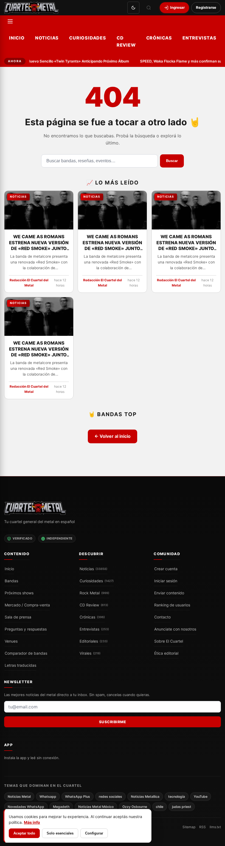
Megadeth (61, 807)
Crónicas (159, 38)
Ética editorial (166, 653)
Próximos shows (19, 593)
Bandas (11, 581)
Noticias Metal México (96, 807)
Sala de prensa (18, 617)
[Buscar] (149, 8)
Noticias (47, 38)
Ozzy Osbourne (134, 807)
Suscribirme (112, 722)
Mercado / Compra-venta (27, 605)
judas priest (181, 807)
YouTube (200, 796)
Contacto (162, 617)
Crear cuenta (166, 569)
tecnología (176, 796)
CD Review (126, 41)
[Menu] (10, 21)
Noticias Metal (19, 796)
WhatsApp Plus (77, 796)
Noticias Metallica (145, 796)
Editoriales (94, 641)
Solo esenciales (60, 833)
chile (159, 807)
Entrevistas (199, 38)
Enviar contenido (169, 593)
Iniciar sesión (165, 581)
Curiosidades (87, 38)
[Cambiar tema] (133, 8)
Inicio (17, 38)
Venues (11, 641)
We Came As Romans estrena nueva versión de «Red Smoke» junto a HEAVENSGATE (39, 243)
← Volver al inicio (112, 436)
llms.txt (215, 827)
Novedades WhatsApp (26, 807)
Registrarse (206, 7)
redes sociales (110, 796)
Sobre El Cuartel (168, 641)
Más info (32, 822)
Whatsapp (48, 796)
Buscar (172, 161)
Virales (90, 653)
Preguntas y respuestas (26, 629)
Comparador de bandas (26, 653)
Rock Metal (94, 593)
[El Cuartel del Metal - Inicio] (31, 8)
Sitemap (188, 827)
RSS (202, 827)
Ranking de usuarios (172, 605)
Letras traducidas (20, 665)
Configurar (94, 833)
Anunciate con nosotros (175, 629)
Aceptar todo (24, 833)
